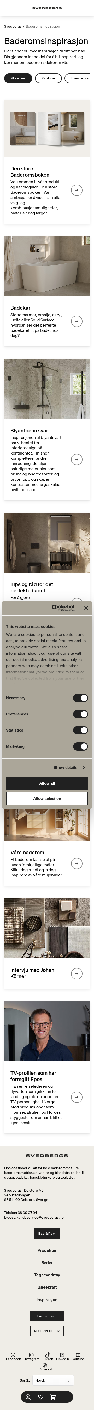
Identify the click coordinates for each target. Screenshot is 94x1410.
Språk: (25, 1380)
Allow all (47, 783)
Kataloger (48, 78)
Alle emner (18, 78)
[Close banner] (86, 608)
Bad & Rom (46, 1233)
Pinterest (45, 1369)
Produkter (47, 1250)
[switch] (80, 714)
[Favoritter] (41, 1397)
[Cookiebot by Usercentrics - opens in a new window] (55, 608)
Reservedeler (47, 1331)
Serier (47, 1262)
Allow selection (47, 798)
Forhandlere (47, 1316)
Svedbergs (13, 26)
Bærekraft (47, 1287)
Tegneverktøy (47, 1274)
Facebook (13, 1359)
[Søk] (28, 1397)
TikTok (48, 1359)
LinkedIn (62, 1359)
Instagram (31, 1359)
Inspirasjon (47, 1299)
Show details (65, 767)
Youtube (78, 1359)
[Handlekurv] (53, 1397)
